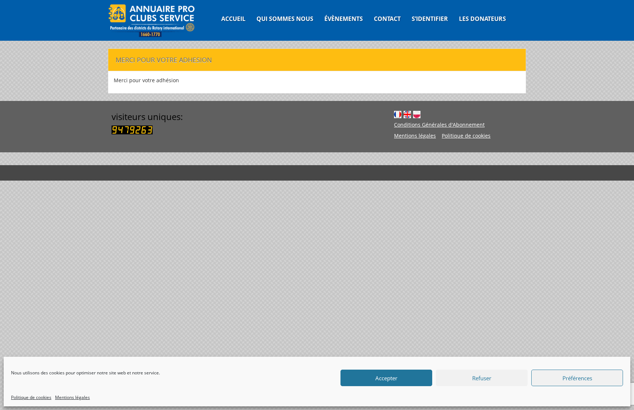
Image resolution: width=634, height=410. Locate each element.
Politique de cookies (31, 397)
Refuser (481, 378)
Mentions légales (72, 397)
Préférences (577, 378)
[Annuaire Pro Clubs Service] (156, 20)
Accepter (386, 378)
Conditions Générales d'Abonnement (439, 124)
